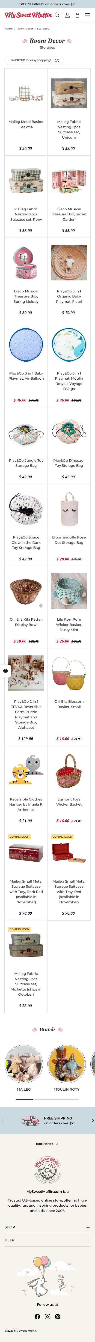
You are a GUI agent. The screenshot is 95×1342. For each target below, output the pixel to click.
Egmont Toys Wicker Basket (69, 802)
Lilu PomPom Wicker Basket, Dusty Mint (69, 624)
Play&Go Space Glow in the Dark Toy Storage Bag (26, 542)
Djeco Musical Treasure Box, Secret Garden (69, 214)
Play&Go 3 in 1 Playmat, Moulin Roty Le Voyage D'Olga (69, 381)
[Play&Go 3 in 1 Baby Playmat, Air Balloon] (26, 345)
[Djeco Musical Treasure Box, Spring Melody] (26, 262)
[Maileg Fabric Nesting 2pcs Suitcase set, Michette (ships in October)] (26, 945)
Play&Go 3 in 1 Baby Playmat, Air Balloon (26, 376)
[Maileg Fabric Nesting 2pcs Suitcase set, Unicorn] (69, 93)
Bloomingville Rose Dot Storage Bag (69, 540)
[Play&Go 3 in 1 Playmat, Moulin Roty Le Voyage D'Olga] (69, 345)
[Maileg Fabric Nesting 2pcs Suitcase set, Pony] (26, 180)
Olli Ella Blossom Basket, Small (69, 704)
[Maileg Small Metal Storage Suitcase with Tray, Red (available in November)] (69, 853)
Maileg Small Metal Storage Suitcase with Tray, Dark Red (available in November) (26, 891)
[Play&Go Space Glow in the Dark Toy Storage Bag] (26, 509)
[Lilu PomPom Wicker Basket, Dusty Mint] (69, 591)
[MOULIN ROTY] (67, 1064)
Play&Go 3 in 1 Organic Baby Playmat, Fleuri (69, 296)
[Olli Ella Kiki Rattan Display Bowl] (26, 591)
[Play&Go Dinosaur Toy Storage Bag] (69, 432)
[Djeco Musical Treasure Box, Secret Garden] (69, 180)
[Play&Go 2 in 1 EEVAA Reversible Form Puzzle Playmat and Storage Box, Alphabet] (26, 673)
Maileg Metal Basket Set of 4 (26, 124)
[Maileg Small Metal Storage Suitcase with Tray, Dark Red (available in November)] (26, 853)
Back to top (45, 1144)
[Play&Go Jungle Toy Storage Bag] (26, 432)
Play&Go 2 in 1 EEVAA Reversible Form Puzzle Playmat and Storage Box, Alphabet (26, 714)
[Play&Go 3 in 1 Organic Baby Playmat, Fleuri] (69, 262)
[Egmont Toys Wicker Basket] (69, 771)
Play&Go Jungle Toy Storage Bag (26, 463)
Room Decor (25, 28)
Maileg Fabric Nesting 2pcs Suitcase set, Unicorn (69, 129)
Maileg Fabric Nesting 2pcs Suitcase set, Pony (26, 214)
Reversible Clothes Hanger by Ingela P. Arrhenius (26, 804)
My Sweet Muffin (25, 1330)
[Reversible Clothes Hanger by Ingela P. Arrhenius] (26, 771)
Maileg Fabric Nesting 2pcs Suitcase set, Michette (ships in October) (26, 984)
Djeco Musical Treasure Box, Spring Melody (26, 296)
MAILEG (24, 1089)
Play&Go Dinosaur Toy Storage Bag (69, 463)
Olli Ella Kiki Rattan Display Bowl (26, 622)
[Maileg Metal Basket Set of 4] (26, 93)
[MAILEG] (24, 1064)
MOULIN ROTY (67, 1089)
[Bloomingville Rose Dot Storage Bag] (69, 509)
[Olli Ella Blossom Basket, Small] (69, 673)
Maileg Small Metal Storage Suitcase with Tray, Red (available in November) (69, 891)
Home (9, 28)
